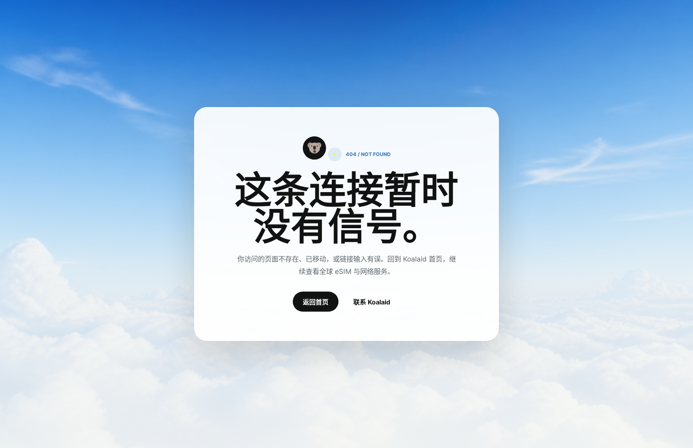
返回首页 (315, 302)
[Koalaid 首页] (314, 148)
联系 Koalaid (371, 302)
